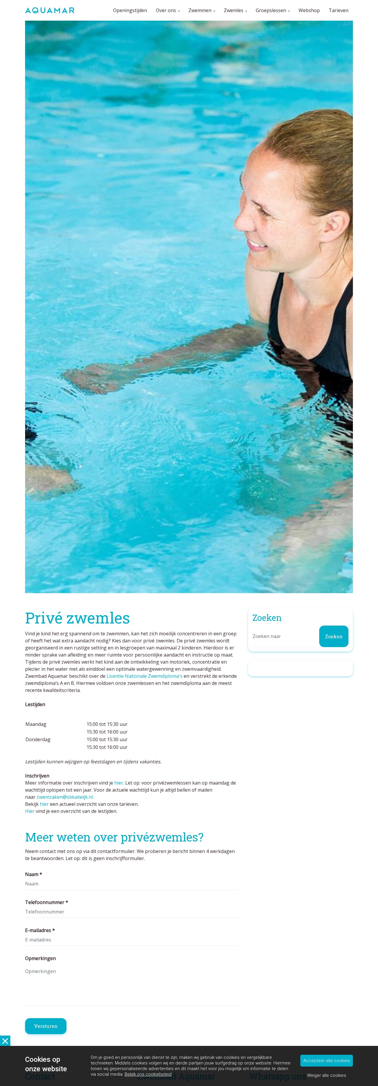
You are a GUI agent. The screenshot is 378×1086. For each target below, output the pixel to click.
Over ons (166, 10)
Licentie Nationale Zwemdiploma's (145, 676)
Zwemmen (199, 10)
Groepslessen (271, 10)
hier (118, 783)
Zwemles (233, 10)
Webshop (309, 10)
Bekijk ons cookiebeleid (148, 1074)
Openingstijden (130, 10)
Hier (30, 811)
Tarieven (338, 10)
